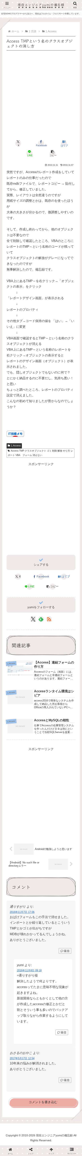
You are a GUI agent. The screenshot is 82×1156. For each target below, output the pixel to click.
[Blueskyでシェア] (50, 994)
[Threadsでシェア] (32, 1004)
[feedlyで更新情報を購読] (41, 619)
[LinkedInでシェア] (41, 1014)
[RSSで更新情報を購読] (49, 619)
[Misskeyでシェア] (68, 994)
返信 (66, 950)
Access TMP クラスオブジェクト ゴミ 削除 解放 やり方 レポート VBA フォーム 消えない (40, 453)
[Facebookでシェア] (13, 1004)
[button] (52, 153)
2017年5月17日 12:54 (22, 1058)
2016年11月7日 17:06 (22, 912)
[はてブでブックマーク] (50, 1004)
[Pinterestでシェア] (23, 1014)
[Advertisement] (41, 93)
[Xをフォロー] (33, 619)
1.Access (16, 445)
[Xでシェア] (13, 994)
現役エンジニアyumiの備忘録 (41, 4)
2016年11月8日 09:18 (29, 970)
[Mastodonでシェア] (32, 994)
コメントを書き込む (43, 1102)
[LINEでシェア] (68, 1004)
